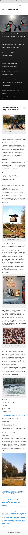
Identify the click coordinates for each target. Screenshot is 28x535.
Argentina (4, 39)
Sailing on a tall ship (15, 71)
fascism (3, 492)
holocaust (11, 492)
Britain (9, 39)
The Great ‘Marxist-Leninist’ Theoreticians (10, 77)
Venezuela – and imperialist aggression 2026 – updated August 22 (12, 92)
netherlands (4, 493)
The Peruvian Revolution (7, 79)
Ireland (3, 47)
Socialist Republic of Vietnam (7, 74)
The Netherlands (12, 491)
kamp (21, 492)
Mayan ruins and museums (7, 50)
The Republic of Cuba (18, 79)
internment (15, 492)
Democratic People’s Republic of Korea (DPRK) (11, 41)
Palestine (4, 63)
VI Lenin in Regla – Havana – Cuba (9, 501)
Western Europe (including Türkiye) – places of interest (12, 96)
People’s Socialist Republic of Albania (9, 66)
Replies (14, 493)
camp (23, 491)
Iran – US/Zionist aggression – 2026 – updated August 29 (13, 44)
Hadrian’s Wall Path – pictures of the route (11, 502)
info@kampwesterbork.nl (8, 412)
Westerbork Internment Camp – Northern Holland (11, 109)
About (8, 33)
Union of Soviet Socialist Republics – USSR (10, 87)
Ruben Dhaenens (5, 514)
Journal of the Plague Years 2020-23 (14, 47)
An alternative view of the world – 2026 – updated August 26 (13, 36)
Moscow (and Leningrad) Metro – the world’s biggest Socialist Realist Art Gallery (12, 54)
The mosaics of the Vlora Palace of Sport (10, 499)
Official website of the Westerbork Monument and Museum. (13, 415)
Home (3, 33)
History (7, 491)
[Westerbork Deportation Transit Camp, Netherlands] (14, 469)
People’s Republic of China (13, 63)
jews (19, 492)
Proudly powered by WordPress (14, 532)
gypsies (7, 492)
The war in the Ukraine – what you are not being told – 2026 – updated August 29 (13, 84)
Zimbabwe (4, 98)
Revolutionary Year (6, 71)
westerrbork (9, 493)
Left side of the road (10, 9)
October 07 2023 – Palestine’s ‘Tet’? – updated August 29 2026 (13, 59)
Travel (17, 491)
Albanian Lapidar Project (15, 33)
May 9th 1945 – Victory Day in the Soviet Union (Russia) (13, 506)
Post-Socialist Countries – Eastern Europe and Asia (11, 68)
